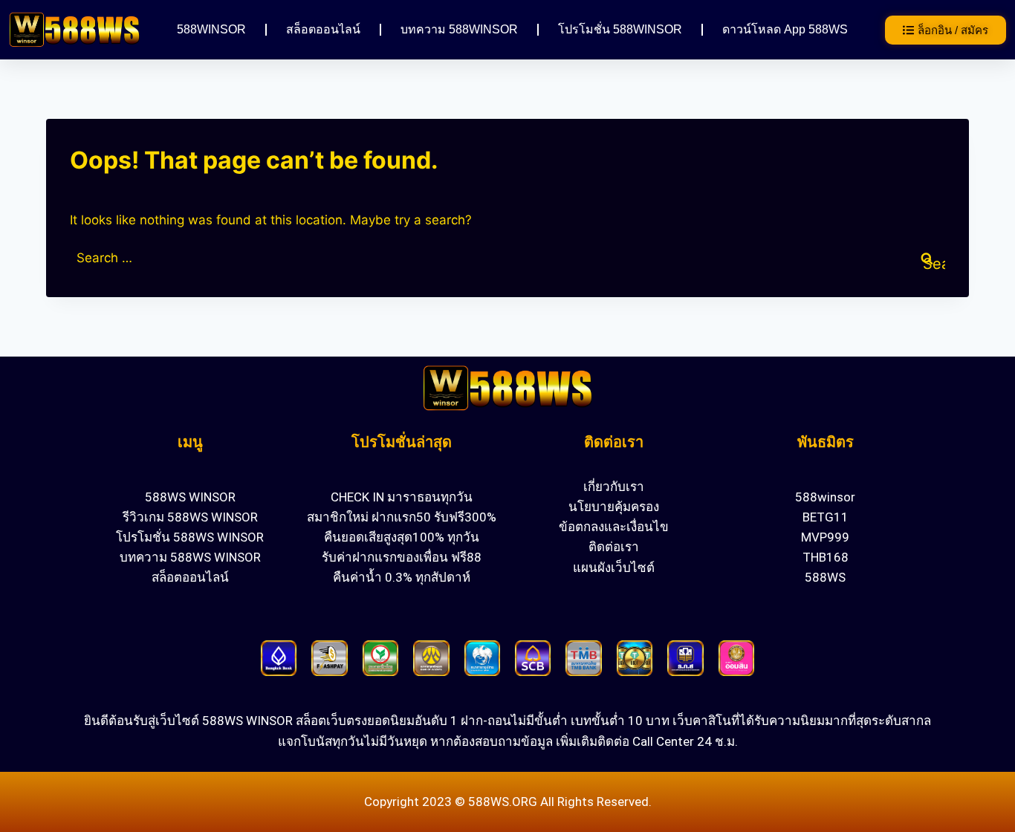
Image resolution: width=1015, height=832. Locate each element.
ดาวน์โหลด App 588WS (785, 29)
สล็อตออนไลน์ (323, 29)
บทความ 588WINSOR (459, 29)
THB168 (825, 557)
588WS (825, 577)
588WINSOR (211, 29)
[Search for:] (507, 257)
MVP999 (825, 537)
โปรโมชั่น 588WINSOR (620, 29)
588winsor (825, 497)
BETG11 (825, 517)
